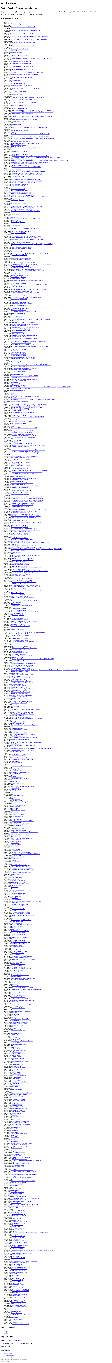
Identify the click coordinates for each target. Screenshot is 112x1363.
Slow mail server (15, 220)
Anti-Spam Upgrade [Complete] (20, 464)
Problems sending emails (18, 24)
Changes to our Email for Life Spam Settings (23, 42)
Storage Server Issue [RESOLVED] (21, 258)
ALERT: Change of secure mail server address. (24, 1171)
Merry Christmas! (16, 442)
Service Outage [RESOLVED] (19, 349)
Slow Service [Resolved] (18, 352)
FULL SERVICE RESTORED (20, 1291)
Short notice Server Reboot (19, 1221)
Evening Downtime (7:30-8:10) (20, 1262)
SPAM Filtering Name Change (19, 979)
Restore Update (15, 676)
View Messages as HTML (18, 1270)
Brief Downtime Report (18, 1278)
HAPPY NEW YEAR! (17, 783)
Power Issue (14, 887)
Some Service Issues (17, 816)
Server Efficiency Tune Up (19, 1215)
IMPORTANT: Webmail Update (20, 931)
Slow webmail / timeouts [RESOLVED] (23, 344)
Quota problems (16, 1072)
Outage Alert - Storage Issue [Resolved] (22, 431)
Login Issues (14, 544)
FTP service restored (16, 965)
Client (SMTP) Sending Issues (19, 671)
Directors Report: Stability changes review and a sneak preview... (30, 329)
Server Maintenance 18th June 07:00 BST (22, 66)
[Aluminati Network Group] (8, 1361)
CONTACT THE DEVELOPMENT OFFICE (14, 1340)
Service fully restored (17, 819)
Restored (14, 1115)
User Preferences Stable (18, 997)
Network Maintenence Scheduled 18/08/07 (23, 959)
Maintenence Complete (17, 1025)
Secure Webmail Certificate (19, 894)
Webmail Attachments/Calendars (20, 883)
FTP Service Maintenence (18, 970)
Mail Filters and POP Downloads (20, 668)
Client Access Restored (17, 877)
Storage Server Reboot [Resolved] (20, 462)
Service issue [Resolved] (18, 185)
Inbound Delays (15, 808)
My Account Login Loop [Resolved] (21, 457)
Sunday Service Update (17, 673)
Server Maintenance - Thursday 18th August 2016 (25, 102)
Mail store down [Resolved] (19, 151)
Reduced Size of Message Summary (21, 1177)
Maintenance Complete (18, 1058)
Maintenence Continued (18, 1067)
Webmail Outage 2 (16, 1038)
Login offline (15, 761)
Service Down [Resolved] (19, 608)
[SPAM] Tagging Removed (18, 1306)
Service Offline (15, 781)
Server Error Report (17, 1288)
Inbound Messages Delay (18, 810)
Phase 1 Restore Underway (18, 685)
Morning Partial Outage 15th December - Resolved (26, 709)
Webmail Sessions (17, 1056)
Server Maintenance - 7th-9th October (21, 85)
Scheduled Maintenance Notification (22, 558)
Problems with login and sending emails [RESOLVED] (27, 163)
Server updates (15, 50)
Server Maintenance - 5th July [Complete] (22, 483)
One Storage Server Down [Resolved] (22, 291)
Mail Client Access (17, 94)
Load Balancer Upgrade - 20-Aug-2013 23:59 (24, 262)
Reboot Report (16, 1220)
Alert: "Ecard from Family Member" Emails (23, 978)
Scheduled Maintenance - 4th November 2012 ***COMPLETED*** (31, 346)
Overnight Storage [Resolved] (19, 652)
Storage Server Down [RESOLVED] (22, 267)
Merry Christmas (16, 124)
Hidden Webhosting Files (19, 755)
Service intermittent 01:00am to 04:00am (23, 821)
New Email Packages (17, 618)
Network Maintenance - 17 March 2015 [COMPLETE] (27, 181)
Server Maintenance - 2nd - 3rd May (22, 77)
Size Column (15, 910)
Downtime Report (16, 1203)
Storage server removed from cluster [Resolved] (24, 379)
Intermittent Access (16, 1303)
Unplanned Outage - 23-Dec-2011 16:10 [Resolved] (25, 443)
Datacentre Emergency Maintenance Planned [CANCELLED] (28, 509)
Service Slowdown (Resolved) (19, 527)
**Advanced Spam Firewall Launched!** (23, 1181)
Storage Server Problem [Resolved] (21, 248)
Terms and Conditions (10, 1355)
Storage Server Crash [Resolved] (20, 492)
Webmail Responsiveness (18, 882)
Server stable (14, 1012)
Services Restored (17, 1118)
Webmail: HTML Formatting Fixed (21, 872)
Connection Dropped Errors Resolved (21, 1143)
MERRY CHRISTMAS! (18, 1210)
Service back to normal (17, 814)
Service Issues (15, 706)
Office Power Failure (17, 728)
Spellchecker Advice (17, 1283)
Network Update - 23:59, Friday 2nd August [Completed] (28, 270)
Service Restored (16, 736)
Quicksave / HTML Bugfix (19, 1122)
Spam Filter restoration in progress (20, 942)
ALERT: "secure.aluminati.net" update (22, 1170)
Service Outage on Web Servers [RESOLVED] (24, 456)
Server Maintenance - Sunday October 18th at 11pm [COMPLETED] (30, 134)
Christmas (14, 891)
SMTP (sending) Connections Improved (23, 786)
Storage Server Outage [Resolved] (20, 275)
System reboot (15, 994)
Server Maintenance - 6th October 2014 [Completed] (25, 211)
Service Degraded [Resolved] (20, 634)
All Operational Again (18, 1165)
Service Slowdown (16, 602)
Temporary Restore (17, 789)
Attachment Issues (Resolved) (20, 660)
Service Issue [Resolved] (18, 286)
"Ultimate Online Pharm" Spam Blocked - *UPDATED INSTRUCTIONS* (32, 1250)
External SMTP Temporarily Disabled (21, 838)
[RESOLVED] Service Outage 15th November (25, 99)
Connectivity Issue (17, 800)
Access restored (15, 1039)
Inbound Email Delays (17, 593)
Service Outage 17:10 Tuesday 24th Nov (23, 714)
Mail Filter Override (16, 945)
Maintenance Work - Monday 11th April (22, 514)
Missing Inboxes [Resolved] (18, 380)
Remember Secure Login (19, 1284)
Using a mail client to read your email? (22, 572)
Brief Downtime (15, 1275)
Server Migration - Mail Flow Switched (22, 113)
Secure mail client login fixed (19, 866)
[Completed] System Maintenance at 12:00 (23, 734)
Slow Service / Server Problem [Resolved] (22, 539)
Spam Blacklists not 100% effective (21, 566)
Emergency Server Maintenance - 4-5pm (23, 473)
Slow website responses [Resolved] (21, 343)
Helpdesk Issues (15, 426)
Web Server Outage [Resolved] (20, 446)
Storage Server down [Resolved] (21, 574)
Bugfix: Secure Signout (17, 962)
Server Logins (16, 1080)
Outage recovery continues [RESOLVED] (23, 358)
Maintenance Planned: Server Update (22, 1061)
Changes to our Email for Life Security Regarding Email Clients (29, 39)
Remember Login (16, 1251)
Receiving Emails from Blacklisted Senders (24, 582)
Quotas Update (16, 1071)
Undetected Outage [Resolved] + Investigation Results (26, 297)
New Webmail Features (18, 1111)
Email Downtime (16, 855)
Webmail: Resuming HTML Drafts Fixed (22, 869)
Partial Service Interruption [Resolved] (22, 303)
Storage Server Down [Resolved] (20, 274)
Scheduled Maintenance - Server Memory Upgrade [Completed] (29, 470)
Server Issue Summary (18, 332)
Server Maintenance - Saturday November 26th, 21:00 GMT (28, 97)
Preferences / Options (17, 1254)
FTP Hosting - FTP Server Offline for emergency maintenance (29, 632)
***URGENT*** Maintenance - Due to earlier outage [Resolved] (30, 341)
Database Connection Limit (19, 1023)
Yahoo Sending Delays (17, 770)
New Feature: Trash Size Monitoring (21, 1253)
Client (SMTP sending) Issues (19, 693)
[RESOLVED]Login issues (18, 145)
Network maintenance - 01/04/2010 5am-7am (24, 641)
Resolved (14, 797)
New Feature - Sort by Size (18, 1182)
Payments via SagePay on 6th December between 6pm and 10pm (30, 571)
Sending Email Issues (18, 410)
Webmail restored (16, 1052)
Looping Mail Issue (17, 1113)
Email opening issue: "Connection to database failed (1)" (26, 396)
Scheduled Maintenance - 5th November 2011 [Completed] (28, 453)
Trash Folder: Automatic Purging (20, 865)
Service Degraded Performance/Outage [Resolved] (25, 478)
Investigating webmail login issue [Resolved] (24, 368)
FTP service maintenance (18, 967)
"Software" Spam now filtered (19, 1245)
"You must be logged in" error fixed (21, 920)
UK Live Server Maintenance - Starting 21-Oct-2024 (26, 30)
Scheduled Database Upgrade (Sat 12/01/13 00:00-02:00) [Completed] (30, 319)
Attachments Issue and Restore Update (22, 678)
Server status (15, 1078)
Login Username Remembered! (20, 1324)
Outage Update (16, 799)
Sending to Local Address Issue (20, 1242)
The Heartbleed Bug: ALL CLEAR (21, 231)
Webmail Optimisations (17, 1192)
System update (15, 1001)
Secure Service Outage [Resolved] (20, 459)
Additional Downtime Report (19, 1199)
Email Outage (15, 393)
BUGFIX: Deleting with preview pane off (23, 915)
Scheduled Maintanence (18, 1228)
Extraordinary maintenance (19, 1006)
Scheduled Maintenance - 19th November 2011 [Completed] (28, 450)
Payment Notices (16, 1311)
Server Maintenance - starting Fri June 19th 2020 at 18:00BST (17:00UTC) (32, 58)
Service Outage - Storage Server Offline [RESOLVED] (26, 547)
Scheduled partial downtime (19, 1044)
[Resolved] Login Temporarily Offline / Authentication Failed (28, 742)
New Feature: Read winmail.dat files (22, 1289)
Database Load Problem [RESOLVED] (23, 503)
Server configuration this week (19, 49)
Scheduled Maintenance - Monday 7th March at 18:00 (26, 522)
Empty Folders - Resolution (19, 722)
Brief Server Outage (17, 1074)
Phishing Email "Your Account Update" (22, 674)
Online (13, 794)
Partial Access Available (18, 1016)
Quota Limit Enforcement (19, 983)
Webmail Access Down (17, 225)
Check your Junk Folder (18, 890)
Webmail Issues (16, 1292)
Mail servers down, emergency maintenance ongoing (26, 589)
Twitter (6, 1333)
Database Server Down (17, 278)
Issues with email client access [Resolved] (22, 195)
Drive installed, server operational (21, 1157)
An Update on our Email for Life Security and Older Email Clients (29, 36)
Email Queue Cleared (18, 857)
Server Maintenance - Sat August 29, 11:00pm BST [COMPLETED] (31, 137)
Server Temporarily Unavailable (20, 1019)
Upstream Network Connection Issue (22, 956)
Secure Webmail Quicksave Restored (21, 968)
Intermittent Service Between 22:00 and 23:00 (24, 737)
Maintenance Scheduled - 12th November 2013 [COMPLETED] (30, 253)
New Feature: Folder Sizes (19, 1321)
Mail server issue (15, 217)
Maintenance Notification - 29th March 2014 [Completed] (27, 239)
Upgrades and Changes (17, 629)
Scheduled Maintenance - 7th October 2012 (23, 357)
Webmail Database (17, 1049)
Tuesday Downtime (17, 1110)
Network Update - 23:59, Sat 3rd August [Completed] (26, 269)
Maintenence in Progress (18, 1030)
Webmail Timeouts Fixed (18, 932)
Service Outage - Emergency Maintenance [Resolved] (26, 567)
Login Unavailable (17, 1151)
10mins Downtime (17, 1319)
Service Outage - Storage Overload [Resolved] (24, 600)
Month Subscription (17, 651)
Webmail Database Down (19, 1107)
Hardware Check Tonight (18, 1258)
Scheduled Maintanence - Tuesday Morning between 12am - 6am (30, 1232)
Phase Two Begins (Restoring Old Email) (22, 682)
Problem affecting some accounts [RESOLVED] (24, 376)
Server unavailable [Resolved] (20, 646)
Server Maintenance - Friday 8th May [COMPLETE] (26, 167)
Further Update (15, 1034)
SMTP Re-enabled (16, 836)
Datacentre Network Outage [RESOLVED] (24, 182)
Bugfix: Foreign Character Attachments (23, 987)
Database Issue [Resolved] (18, 121)
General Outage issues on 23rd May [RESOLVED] (26, 406)
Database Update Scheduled (19, 937)
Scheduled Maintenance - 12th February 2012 (24, 428)
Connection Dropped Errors (19, 1144)
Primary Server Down (18, 1166)
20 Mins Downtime (17, 1104)
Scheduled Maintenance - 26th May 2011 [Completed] (27, 497)
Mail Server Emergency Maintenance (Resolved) (24, 528)
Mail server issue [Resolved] (19, 729)
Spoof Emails (15, 1310)
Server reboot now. (17, 1069)
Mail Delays (15, 1086)
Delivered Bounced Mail (18, 995)
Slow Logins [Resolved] (18, 561)
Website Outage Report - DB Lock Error (22, 750)
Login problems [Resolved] (18, 481)
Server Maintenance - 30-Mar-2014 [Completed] (25, 237)
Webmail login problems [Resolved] (21, 388)
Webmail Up (15, 1047)
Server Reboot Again (17, 1280)
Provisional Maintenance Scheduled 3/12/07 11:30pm (26, 901)
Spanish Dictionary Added (19, 1297)
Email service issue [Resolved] (20, 184)
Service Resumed (15, 1130)
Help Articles (14, 704)
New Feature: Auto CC (18, 1229)
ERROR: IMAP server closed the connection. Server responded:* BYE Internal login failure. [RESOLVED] (41, 387)
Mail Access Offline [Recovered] (20, 692)
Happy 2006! (14, 1207)
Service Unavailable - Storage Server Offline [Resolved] (27, 501)
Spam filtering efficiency (18, 938)
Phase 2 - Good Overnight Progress (21, 681)
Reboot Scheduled (16, 1256)
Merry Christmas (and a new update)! (22, 247)
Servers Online (15, 843)
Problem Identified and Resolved (20, 772)
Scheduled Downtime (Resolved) (20, 377)
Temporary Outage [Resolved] (19, 596)
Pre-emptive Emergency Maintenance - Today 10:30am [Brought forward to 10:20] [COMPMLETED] (40, 160)
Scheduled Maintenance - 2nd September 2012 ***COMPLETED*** (31, 365)
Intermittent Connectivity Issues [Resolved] (23, 432)
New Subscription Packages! (20, 802)
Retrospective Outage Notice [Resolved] (23, 560)
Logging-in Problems (17, 769)
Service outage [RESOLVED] (20, 409)
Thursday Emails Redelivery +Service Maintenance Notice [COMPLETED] (33, 659)
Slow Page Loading (16, 1193)
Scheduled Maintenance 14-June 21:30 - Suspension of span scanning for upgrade (33, 399)
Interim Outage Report (17, 723)
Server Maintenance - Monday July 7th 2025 (23, 27)
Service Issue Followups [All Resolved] (22, 623)
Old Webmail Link (16, 923)
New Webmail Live (16, 929)
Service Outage (15, 382)
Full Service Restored (18, 1237)
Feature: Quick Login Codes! (19, 1133)
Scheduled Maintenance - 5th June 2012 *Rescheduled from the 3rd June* (32, 404)
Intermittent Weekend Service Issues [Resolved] (24, 621)
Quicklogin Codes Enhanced (19, 1094)
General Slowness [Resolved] (19, 698)
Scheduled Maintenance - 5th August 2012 (23, 366)
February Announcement (18, 313)
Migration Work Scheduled (18, 1196)
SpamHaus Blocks (16, 762)
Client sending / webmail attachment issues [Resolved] (27, 578)
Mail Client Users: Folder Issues (20, 1121)
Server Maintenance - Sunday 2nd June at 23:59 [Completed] (29, 289)
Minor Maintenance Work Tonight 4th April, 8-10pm (26, 516)
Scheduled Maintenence (17, 1141)
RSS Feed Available (16, 1014)
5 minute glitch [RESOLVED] (19, 520)
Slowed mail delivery (17, 132)
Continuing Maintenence (18, 1152)
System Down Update (18, 850)
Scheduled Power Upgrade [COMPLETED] (24, 322)
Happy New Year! (16, 440)
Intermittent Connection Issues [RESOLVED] (24, 311)
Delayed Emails (16, 1226)
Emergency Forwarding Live (19, 687)
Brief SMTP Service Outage (18, 964)
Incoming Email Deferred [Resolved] (21, 758)
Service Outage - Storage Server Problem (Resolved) (25, 530)
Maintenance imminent (18, 899)
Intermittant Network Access (19, 1269)
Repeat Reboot (16, 1116)
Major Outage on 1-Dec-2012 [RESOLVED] (24, 338)
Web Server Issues (16, 751)
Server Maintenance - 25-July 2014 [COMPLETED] (25, 218)
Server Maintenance (16, 52)
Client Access (15, 879)
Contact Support (5, 1346)
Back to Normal (15, 1185)
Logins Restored (16, 860)
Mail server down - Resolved (20, 203)
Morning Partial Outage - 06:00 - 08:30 (22, 712)
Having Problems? (16, 1188)
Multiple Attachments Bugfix (19, 1272)
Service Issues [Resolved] (18, 415)
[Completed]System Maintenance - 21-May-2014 (25, 228)
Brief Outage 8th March (18, 1008)
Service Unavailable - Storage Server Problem (24, 517)
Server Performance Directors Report (21, 1011)
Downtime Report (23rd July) (19, 1302)
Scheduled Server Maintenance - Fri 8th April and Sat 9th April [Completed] (32, 112)
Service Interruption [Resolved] (20, 468)
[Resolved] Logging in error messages (22, 159)
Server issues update (17, 902)
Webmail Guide (15, 1190)
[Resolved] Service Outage (18, 310)
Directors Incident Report (19, 1075)
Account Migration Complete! (19, 1022)
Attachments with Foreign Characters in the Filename (26, 989)
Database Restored (17, 1105)
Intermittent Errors (16, 773)
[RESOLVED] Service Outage (19, 83)
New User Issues (16, 813)
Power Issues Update (17, 885)
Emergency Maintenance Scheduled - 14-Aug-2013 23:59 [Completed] (31, 264)
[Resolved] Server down (17, 146)
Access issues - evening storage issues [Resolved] (24, 486)
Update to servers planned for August (21, 55)
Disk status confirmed (18, 896)
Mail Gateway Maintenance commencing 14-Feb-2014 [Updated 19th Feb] (32, 244)
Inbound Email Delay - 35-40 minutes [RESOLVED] (26, 586)
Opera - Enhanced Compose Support (21, 1093)
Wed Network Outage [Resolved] (21, 717)
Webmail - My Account (18, 1099)
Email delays (14, 395)
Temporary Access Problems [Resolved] (22, 665)
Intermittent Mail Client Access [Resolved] (23, 1000)
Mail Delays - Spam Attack (18, 841)
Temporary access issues (18, 657)
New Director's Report (17, 351)
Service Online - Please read (19, 951)
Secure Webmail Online (18, 950)
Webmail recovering (16, 1033)
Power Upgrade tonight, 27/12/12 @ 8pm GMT (25, 324)
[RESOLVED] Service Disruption (20, 170)
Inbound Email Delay (17, 874)
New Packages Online (18, 615)
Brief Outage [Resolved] (18, 654)
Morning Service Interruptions (20, 904)
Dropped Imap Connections (19, 1223)
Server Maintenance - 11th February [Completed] (24, 74)
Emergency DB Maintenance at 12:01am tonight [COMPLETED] (30, 162)
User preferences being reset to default (22, 998)
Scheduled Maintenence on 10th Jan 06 (22, 1206)
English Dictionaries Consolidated (20, 1267)
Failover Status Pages (17, 1264)
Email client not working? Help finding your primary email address (30, 156)
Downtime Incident (17, 1176)
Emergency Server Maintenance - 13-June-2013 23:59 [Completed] (29, 285)
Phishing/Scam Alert (17, 251)
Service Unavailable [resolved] (20, 645)
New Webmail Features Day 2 (20, 1108)
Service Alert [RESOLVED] (19, 255)
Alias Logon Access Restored (20, 154)
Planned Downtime (16, 1042)
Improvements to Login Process (20, 308)
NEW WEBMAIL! (16, 1195)
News (5, 1331)
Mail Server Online (16, 1148)
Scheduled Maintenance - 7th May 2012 (23, 412)
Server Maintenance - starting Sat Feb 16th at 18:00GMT (27, 72)
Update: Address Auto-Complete (21, 912)
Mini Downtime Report (18, 1236)
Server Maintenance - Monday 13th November (25, 33)
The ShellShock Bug (17, 214)
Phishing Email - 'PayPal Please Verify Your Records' (25, 88)
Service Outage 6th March (19, 423)
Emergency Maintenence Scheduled (21, 1020)
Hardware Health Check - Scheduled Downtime (24, 1261)
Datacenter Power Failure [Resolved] (22, 656)
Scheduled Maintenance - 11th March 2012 (23, 421)
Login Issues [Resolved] (17, 200)
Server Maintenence (16, 976)
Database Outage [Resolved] (19, 696)
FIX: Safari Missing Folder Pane (21, 913)
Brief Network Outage (17, 1140)
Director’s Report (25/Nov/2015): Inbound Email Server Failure (29, 127)
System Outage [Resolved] (18, 355)
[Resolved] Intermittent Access (20, 739)
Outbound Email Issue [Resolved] (20, 667)
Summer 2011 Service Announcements (22, 505)
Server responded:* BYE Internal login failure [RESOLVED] (29, 407)
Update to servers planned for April (21, 61)
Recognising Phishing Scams (19, 778)
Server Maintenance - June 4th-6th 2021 (23, 46)
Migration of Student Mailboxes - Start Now (23, 745)
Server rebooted (16, 1085)
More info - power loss (18, 953)
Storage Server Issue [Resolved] (19, 487)
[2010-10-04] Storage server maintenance (22, 597)
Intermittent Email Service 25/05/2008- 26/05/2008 (26, 854)
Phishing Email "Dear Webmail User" (21, 695)
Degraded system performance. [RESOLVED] (24, 545)
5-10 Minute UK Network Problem (21, 1201)
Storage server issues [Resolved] (20, 302)
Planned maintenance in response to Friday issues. (25, 1198)
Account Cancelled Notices (19, 1184)
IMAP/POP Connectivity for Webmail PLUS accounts (27, 718)
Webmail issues (15, 604)
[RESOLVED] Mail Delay (18, 91)
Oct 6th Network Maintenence (19, 934)
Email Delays (15, 858)
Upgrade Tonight (16, 1322)
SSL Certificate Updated (18, 893)
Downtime (14, 1273)
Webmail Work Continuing (19, 1294)
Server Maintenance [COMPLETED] (22, 330)
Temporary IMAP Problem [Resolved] (22, 759)
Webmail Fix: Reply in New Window (21, 924)
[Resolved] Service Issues (19, 588)
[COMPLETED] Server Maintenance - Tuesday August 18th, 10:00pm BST (33, 138)
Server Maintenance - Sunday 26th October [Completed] (27, 206)
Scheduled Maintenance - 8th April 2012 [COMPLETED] (27, 417)
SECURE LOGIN (17, 1286)
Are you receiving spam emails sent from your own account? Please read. (32, 116)
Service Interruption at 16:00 (19, 733)
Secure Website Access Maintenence (21, 972)
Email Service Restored (17, 828)
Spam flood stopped (16, 839)
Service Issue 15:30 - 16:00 (18, 624)
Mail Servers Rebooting (18, 575)
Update (13, 1017)
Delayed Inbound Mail (18, 905)
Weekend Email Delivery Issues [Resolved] (23, 209)
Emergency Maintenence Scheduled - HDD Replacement (27, 1160)
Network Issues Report (18, 1212)
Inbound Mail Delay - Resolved (20, 835)
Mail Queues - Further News (20, 1082)
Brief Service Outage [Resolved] (20, 296)
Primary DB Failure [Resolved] (20, 266)
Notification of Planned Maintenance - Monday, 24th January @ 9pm (30, 542)
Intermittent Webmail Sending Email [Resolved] (25, 612)
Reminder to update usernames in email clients (24, 119)
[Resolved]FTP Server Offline (19, 538)
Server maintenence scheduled (19, 1146)
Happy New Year (16, 552)
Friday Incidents (16, 1155)
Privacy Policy (8, 1353)
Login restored (16, 1162)
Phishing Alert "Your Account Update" (22, 580)
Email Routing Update (18, 1064)
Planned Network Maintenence (20, 986)
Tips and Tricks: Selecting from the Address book (24, 1204)
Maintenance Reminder (18, 1060)
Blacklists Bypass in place (19, 583)
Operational (15, 898)
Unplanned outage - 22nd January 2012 (22, 434)
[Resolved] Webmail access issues (20, 141)
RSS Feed (14, 984)
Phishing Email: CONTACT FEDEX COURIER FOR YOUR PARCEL (31, 748)
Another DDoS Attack (18, 795)
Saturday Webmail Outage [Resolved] (21, 701)
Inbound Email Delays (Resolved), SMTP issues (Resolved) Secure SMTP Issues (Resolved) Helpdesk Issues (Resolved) (44, 670)
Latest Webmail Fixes (17, 926)
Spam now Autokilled (17, 1248)
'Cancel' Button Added (18, 916)
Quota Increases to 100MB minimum (22, 1124)
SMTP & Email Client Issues (19, 108)
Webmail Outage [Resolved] (19, 277)
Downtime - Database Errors (20, 957)
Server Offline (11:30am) (18, 1305)
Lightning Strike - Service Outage (21, 649)
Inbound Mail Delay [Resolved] (20, 525)
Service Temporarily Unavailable (21, 824)
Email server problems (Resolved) (20, 531)
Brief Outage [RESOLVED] (19, 299)
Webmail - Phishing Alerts (18, 805)
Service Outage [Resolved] (18, 283)
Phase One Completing (17, 684)
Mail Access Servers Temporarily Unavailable (24, 648)
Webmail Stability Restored (18, 105)
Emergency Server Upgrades (19, 690)
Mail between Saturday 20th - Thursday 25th (23, 663)
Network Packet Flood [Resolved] (20, 626)
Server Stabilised (16, 1218)
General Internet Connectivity (19, 640)
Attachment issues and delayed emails (21, 605)
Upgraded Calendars (17, 1225)
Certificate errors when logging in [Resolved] (23, 193)
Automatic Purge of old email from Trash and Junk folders (27, 280)
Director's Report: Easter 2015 (19, 176)
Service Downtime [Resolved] (19, 638)
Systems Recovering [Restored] (20, 512)
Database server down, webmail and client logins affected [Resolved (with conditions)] (36, 157)
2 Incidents (15, 1234)
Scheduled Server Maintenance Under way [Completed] (26, 511)
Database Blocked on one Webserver (22, 766)
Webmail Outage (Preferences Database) (22, 1041)
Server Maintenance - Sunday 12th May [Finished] (26, 292)
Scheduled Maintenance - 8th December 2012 (24, 335)
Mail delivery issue (16, 777)
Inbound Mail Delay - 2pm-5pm (20, 830)
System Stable (15, 788)
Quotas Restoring (16, 1066)
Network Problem (16, 844)
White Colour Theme (17, 921)
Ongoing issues (16, 954)
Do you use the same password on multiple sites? (24, 725)
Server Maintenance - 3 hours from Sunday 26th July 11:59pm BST (29, 143)
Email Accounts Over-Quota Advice (21, 192)
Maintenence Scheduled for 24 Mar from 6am (24, 1174)
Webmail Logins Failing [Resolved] (21, 369)
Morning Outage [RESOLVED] (20, 336)
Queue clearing (15, 806)
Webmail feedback (16, 927)
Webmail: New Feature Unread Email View (23, 868)
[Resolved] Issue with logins (19, 165)
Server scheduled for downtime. (20, 635)
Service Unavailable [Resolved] (20, 564)
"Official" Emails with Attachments (21, 1314)
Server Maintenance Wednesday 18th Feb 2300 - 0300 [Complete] (29, 196)
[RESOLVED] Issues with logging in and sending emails (27, 174)
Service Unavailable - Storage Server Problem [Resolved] (27, 498)
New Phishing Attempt (18, 715)
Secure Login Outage (17, 1096)
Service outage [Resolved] (18, 362)
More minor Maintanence (19, 1231)
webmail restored (16, 1295)
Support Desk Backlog (17, 384)
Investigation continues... (18, 1240)
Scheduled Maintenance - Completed (22, 1005)
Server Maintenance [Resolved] (19, 541)
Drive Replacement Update (19, 1159)
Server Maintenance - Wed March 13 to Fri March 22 (26, 69)
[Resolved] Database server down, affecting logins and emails (28, 171)
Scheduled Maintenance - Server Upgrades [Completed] (27, 472)
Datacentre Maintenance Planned (21, 506)
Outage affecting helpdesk (18, 390)
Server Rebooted (16, 1281)
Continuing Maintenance (18, 1100)
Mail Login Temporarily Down (20, 1163)
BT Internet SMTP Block (18, 992)
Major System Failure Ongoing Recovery (22, 689)
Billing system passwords (19, 1050)
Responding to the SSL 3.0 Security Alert (22, 207)
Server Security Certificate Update (20, 242)
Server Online (15, 1135)
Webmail (13, 1027)
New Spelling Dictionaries (18, 1300)
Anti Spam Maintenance (18, 569)
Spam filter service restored (18, 940)
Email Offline (15, 846)
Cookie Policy (8, 1356)
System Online (16, 849)
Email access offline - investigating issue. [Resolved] (26, 179)
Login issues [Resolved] (18, 189)
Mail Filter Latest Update (18, 943)
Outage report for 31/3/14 (18, 233)
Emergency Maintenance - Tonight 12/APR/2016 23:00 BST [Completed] (31, 110)
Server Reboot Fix (17, 1239)
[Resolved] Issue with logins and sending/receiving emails (27, 173)
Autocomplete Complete (18, 909)
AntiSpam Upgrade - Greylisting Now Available (24, 832)
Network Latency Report (18, 1214)
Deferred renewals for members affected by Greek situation (27, 148)
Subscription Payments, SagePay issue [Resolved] (25, 451)
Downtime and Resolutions (18, 1265)
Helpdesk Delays (16, 825)
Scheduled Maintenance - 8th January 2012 (23, 437)
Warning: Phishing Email (18, 476)
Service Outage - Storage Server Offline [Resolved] (26, 555)
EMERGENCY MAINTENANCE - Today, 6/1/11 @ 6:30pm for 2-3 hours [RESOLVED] (36, 549)
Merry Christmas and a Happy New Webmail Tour (26, 327)
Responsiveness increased (18, 880)
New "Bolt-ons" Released (18, 398)
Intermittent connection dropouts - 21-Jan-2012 (24, 435)
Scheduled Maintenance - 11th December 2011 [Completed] (28, 445)
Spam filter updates (16, 1089)
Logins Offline (16, 861)
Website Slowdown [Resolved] (20, 610)
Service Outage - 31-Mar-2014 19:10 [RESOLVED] (26, 236)
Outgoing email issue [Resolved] (20, 190)
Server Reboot (16, 1119)
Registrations (15, 1317)
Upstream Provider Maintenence (20, 975)
